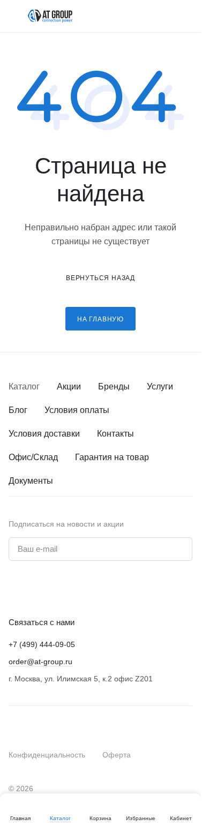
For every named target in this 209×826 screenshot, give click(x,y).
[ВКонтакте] (15, 588)
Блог (18, 410)
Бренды (114, 386)
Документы (31, 480)
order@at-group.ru (40, 661)
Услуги (160, 386)
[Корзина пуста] (187, 16)
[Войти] (165, 16)
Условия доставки (44, 433)
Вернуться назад (100, 277)
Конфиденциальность (47, 754)
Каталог (24, 386)
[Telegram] (36, 588)
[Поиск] (144, 16)
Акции (69, 386)
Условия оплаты (76, 410)
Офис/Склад (33, 457)
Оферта (116, 754)
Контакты (115, 433)
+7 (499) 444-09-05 (42, 644)
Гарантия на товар (112, 457)
